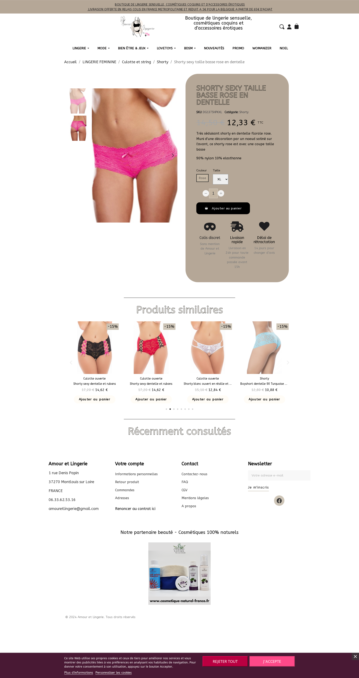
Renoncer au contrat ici (135, 508)
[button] (96, 155)
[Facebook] (279, 500)
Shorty (243, 112)
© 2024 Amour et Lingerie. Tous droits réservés (100, 617)
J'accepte (272, 661)
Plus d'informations (78, 672)
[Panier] (297, 26)
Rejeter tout (225, 661)
